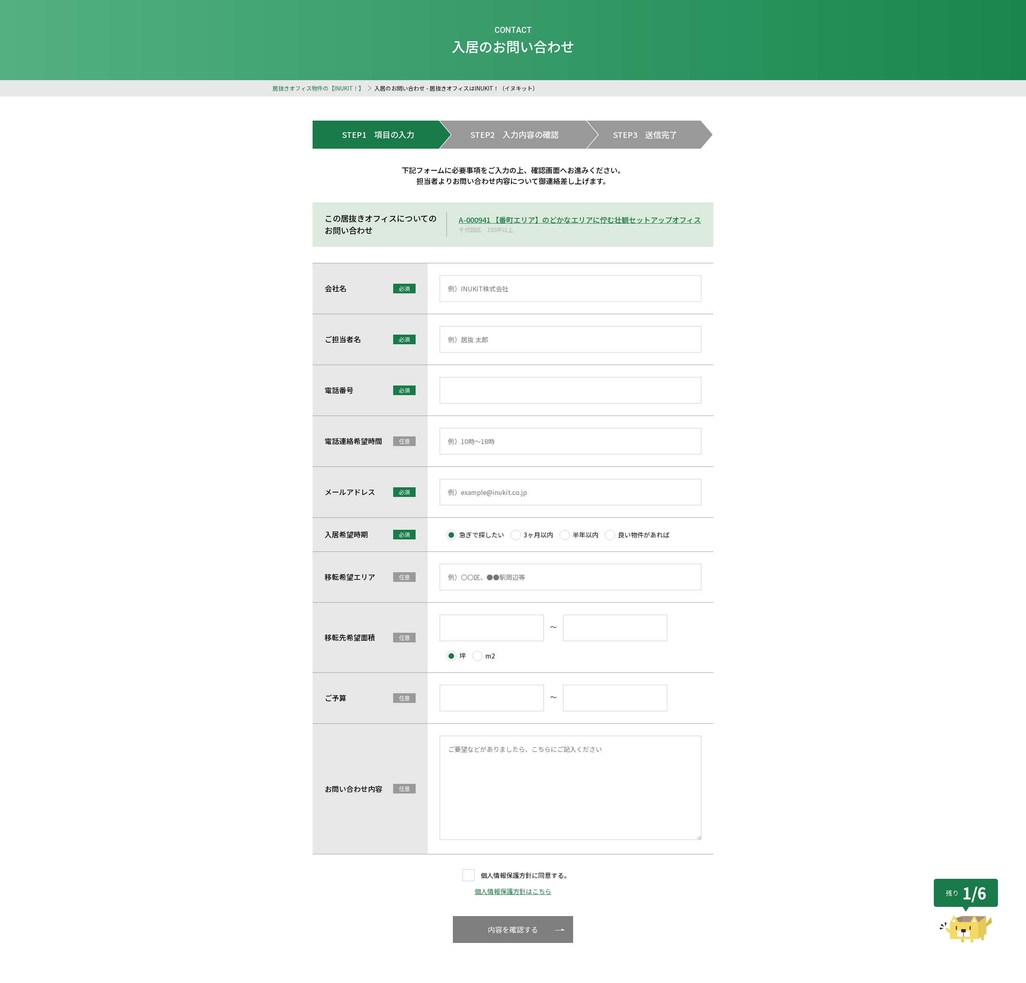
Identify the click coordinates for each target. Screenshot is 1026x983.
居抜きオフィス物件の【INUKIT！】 (318, 88)
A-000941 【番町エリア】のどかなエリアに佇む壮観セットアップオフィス (580, 219)
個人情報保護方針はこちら (513, 891)
